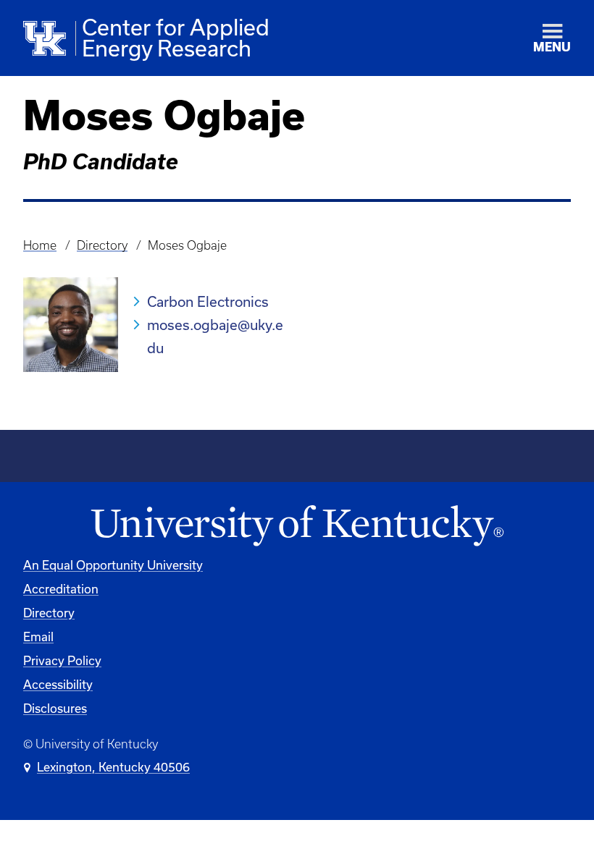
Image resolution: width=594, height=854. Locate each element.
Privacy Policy (62, 660)
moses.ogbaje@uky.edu (215, 336)
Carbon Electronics (208, 302)
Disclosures (55, 708)
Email (38, 636)
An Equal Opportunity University (113, 565)
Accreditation (61, 589)
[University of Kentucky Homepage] (297, 526)
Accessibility (58, 684)
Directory (102, 245)
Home (40, 245)
